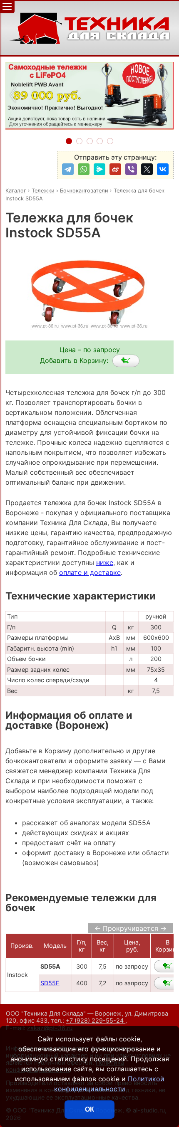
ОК (89, 1109)
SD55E (50, 982)
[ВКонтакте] (163, 169)
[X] (147, 169)
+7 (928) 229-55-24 (95, 1020)
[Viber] (131, 169)
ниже (104, 562)
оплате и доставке (90, 572)
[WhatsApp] (84, 169)
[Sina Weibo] (115, 169)
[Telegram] (68, 169)
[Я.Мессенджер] (99, 169)
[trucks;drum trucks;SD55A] (125, 361)
